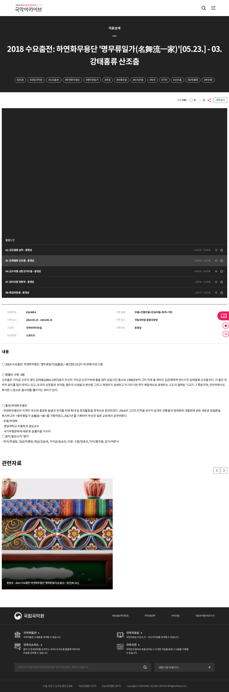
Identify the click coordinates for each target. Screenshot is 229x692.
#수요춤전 (53, 80)
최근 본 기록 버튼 (226, 334)
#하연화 (208, 80)
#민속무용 (138, 80)
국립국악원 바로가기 (205, 615)
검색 (144, 667)
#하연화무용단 (72, 80)
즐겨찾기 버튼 (226, 325)
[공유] (209, 100)
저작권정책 (150, 615)
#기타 (164, 80)
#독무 (152, 80)
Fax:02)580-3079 (111, 686)
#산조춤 (177, 80)
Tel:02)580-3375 (87, 686)
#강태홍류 (193, 80)
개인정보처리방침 (120, 615)
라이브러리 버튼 (223, 315)
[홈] (28, 4)
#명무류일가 (92, 80)
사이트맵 (175, 615)
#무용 (108, 80)
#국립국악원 (36, 80)
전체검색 (204, 8)
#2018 (20, 80)
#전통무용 (121, 80)
